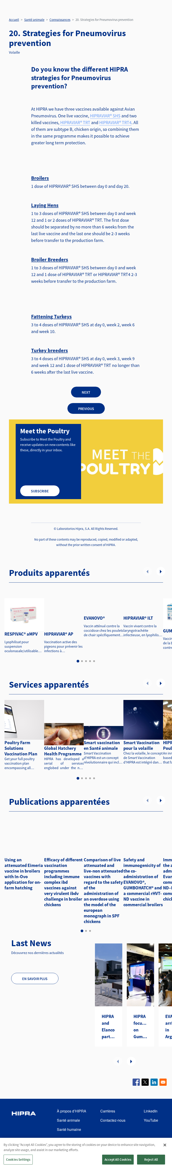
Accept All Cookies (118, 1159)
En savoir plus (34, 978)
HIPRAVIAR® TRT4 (115, 122)
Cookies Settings (18, 1159)
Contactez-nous (112, 1120)
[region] (86, 1153)
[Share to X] (145, 1082)
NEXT (86, 392)
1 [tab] (78, 661)
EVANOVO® (94, 618)
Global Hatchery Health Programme (63, 751)
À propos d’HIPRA (71, 1111)
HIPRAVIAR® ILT (138, 618)
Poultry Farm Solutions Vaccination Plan (20, 748)
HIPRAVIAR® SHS (105, 115)
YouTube (151, 1120)
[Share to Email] (163, 1082)
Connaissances (59, 20)
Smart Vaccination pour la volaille (141, 745)
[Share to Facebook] (136, 1082)
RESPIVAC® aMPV (21, 634)
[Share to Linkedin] (154, 1082)
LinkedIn (150, 1111)
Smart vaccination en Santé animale (102, 745)
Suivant (160, 571)
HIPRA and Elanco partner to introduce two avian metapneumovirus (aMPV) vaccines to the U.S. (109, 1026)
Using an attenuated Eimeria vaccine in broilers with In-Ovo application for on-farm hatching (23, 873)
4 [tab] (90, 661)
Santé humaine (69, 1129)
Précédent (147, 571)
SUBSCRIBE (40, 491)
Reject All (151, 1159)
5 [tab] (94, 661)
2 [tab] (82, 661)
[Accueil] (23, 1120)
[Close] (165, 1145)
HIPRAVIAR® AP (58, 634)
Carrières (107, 1111)
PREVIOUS (86, 408)
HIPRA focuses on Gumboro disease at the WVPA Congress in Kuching (140, 1026)
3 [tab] (86, 661)
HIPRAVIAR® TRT (75, 122)
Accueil (14, 20)
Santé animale (34, 20)
